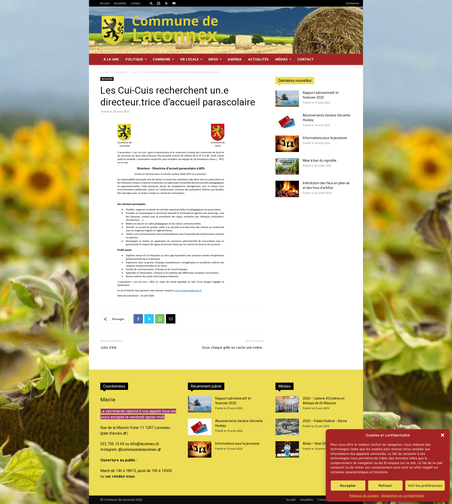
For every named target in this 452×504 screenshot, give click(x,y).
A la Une (111, 59)
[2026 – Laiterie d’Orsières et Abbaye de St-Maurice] (287, 404)
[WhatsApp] (160, 319)
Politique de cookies (364, 495)
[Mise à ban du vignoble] (287, 166)
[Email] (170, 319)
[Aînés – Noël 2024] (287, 449)
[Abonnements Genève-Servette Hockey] (287, 121)
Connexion (352, 3)
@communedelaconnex (137, 449)
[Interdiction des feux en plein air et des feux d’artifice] (287, 189)
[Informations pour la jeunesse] (287, 144)
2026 (139, 500)
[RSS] (166, 3)
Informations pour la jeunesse (325, 138)
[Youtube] (174, 3)
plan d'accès (111, 433)
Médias (281, 59)
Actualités (120, 3)
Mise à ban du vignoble (319, 160)
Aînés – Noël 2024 (316, 443)
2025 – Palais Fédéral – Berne (325, 421)
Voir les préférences (425, 485)
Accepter (348, 485)
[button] (442, 435)
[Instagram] (158, 3)
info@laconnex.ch (144, 444)
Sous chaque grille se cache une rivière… (233, 347)
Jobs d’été (108, 347)
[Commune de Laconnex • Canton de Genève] (159, 30)
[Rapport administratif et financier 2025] (287, 98)
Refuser (385, 485)
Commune (161, 59)
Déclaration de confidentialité (402, 495)
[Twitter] (149, 319)
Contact (135, 3)
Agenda (235, 59)
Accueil (104, 3)
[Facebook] (138, 319)
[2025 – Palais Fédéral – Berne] (287, 427)
